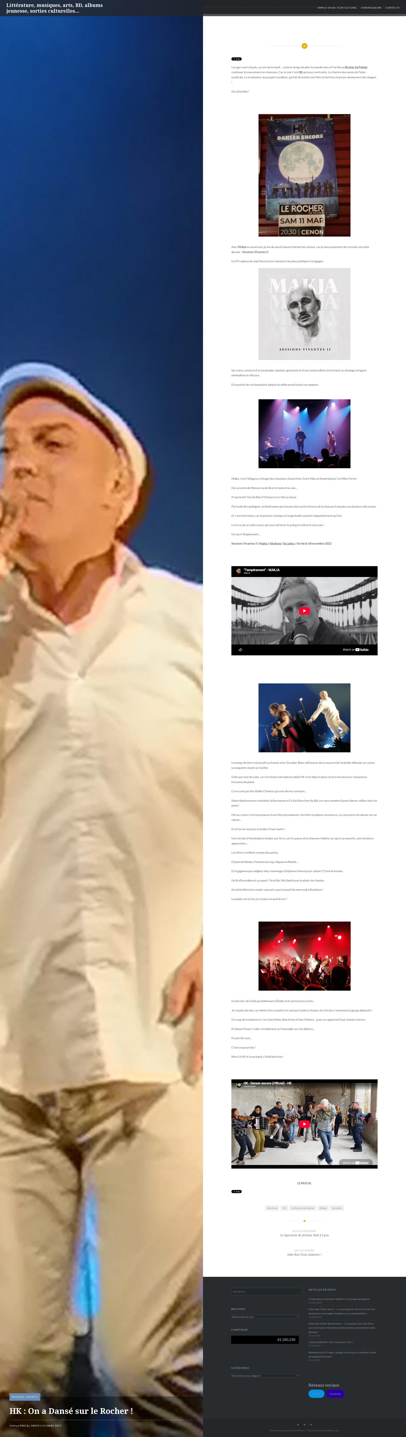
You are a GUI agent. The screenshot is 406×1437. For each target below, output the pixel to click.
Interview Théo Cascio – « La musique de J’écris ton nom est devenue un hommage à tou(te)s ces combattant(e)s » (341, 1311)
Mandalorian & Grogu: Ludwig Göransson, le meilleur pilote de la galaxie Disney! (342, 1354)
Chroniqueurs (371, 7)
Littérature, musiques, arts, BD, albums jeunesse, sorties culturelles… (54, 8)
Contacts (392, 7)
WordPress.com (331, 1430)
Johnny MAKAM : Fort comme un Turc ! (330, 1342)
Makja (263, 543)
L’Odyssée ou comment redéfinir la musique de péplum (339, 1298)
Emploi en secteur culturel (337, 7)
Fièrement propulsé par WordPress (287, 1430)
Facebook (335, 1393)
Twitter (316, 1393)
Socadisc (289, 543)
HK (301, 72)
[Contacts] (298, 1424)
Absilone (276, 543)
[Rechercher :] (266, 1291)
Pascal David (30, 1425)
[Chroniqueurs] (304, 1424)
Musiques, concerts (25, 1397)
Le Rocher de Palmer (302, 1207)
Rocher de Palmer (356, 67)
